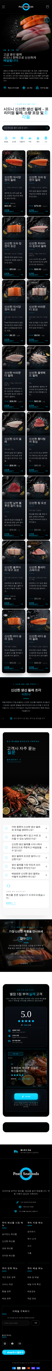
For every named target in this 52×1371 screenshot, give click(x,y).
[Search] (47, 128)
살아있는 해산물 (9, 1234)
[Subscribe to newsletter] (35, 1322)
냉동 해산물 (7, 1248)
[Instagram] (5, 1343)
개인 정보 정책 (9, 1277)
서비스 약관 (7, 1284)
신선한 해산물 (8, 1241)
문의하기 (31, 1231)
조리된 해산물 (8, 1255)
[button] (3, 7)
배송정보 (31, 1291)
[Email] (20, 1343)
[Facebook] (12, 1343)
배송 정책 (6, 1298)
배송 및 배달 (33, 1277)
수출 (29, 1253)
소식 (29, 1246)
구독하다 (25, 964)
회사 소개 (31, 1238)
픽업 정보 (31, 1298)
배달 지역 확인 (34, 1284)
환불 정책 (6, 1291)
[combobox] (24, 128)
